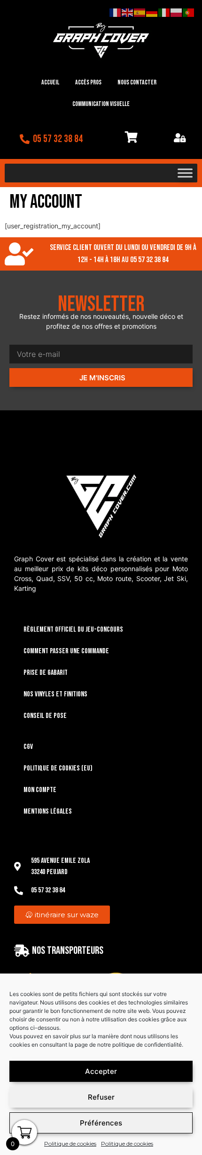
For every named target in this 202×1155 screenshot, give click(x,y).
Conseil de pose (45, 715)
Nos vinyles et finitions (55, 694)
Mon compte (39, 789)
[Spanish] (140, 12)
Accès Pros (88, 82)
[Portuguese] (189, 12)
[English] (128, 12)
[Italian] (164, 12)
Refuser (101, 1097)
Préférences (101, 1122)
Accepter (101, 1071)
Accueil (50, 82)
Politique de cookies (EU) (58, 768)
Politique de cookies (70, 1143)
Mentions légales (47, 811)
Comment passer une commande (66, 651)
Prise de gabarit (45, 672)
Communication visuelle (101, 104)
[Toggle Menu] (185, 173)
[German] (152, 12)
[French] (115, 12)
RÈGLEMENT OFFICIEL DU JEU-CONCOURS (73, 629)
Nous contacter (136, 82)
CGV (28, 746)
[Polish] (177, 12)
